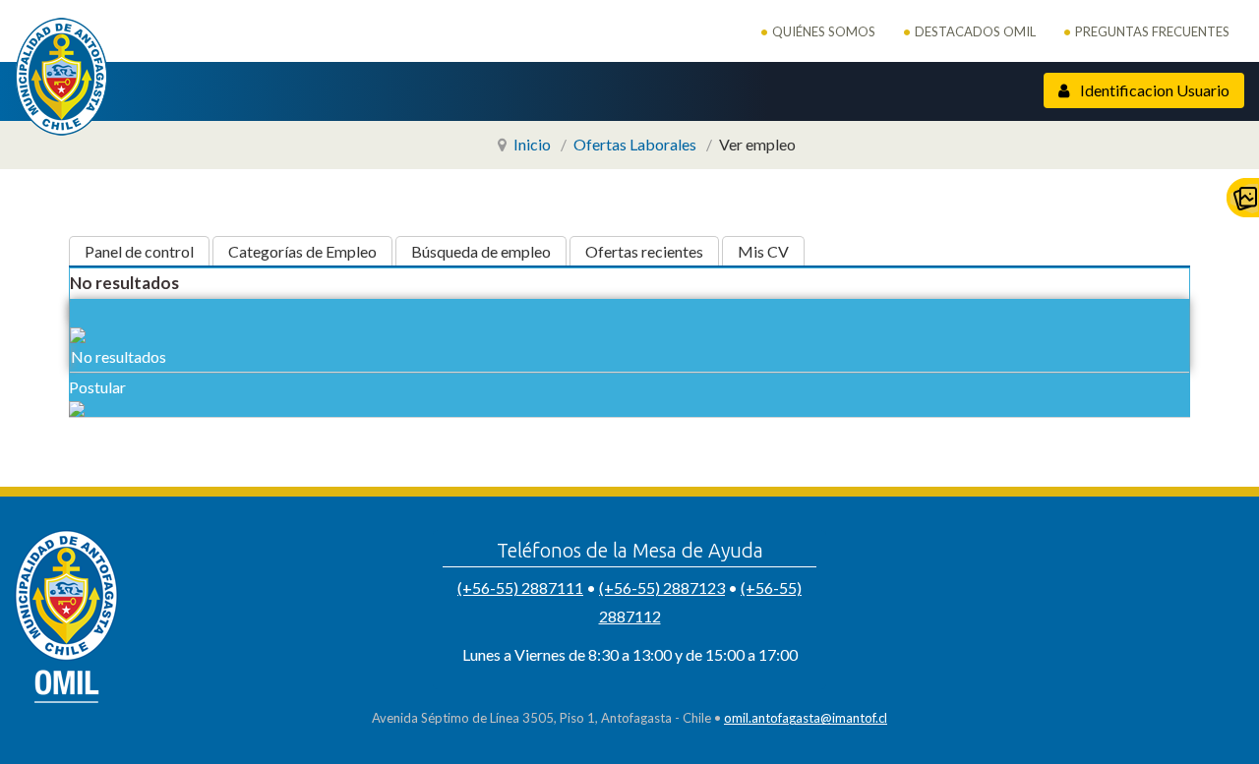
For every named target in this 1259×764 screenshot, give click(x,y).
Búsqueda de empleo (481, 251)
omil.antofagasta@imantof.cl (805, 718)
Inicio (532, 144)
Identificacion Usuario (1153, 90)
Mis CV (763, 251)
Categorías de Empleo (302, 251)
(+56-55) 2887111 (520, 587)
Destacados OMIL (975, 31)
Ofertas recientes (644, 251)
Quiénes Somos (823, 31)
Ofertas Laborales (634, 144)
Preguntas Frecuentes (1152, 31)
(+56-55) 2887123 (662, 587)
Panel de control (139, 251)
